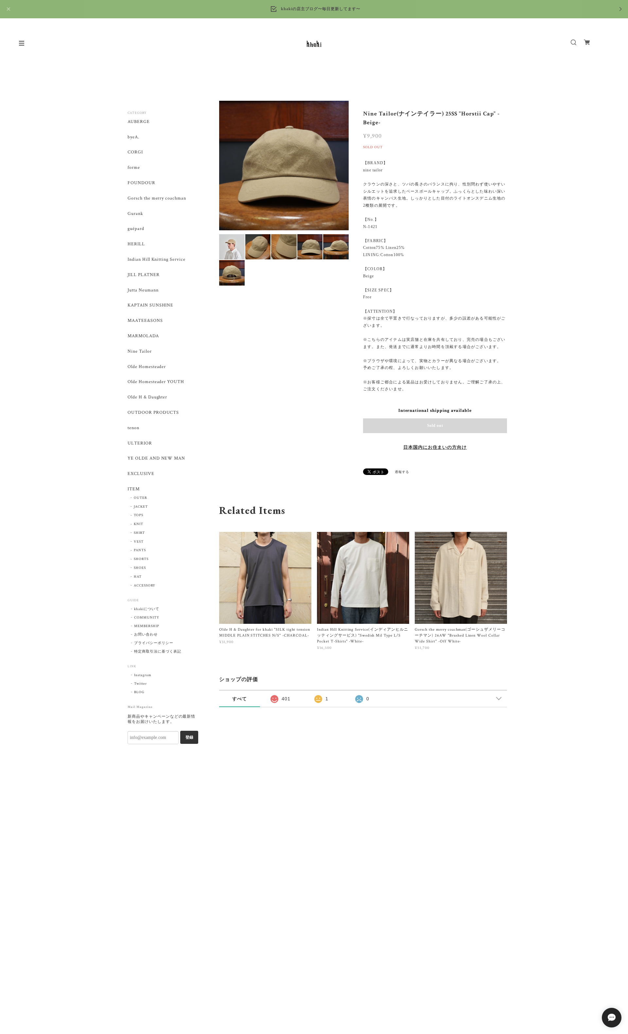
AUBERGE (139, 122)
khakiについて (146, 609)
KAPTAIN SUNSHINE (150, 305)
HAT (138, 576)
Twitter (140, 683)
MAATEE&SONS (145, 321)
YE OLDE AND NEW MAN (156, 458)
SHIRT (139, 533)
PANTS (140, 550)
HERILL (136, 244)
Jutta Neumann (143, 290)
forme (134, 167)
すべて (239, 698)
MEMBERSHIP (146, 626)
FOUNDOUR (141, 183)
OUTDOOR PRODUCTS (153, 412)
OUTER (140, 498)
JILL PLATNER (144, 275)
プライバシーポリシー (153, 643)
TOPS (138, 515)
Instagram (142, 675)
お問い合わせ (146, 634)
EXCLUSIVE (141, 474)
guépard (136, 229)
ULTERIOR (140, 443)
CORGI (135, 152)
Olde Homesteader (147, 367)
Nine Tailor (140, 351)
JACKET (141, 506)
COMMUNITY (146, 617)
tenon (133, 428)
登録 (189, 737)
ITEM (134, 489)
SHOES (140, 568)
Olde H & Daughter (147, 397)
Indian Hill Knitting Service (156, 259)
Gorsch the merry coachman (157, 198)
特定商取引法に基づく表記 (157, 651)
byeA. (133, 137)
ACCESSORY (145, 585)
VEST (139, 541)
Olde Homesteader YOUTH (156, 382)
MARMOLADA (143, 336)
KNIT (138, 524)
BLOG (139, 692)
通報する (402, 472)
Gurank (135, 214)
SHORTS (141, 559)
